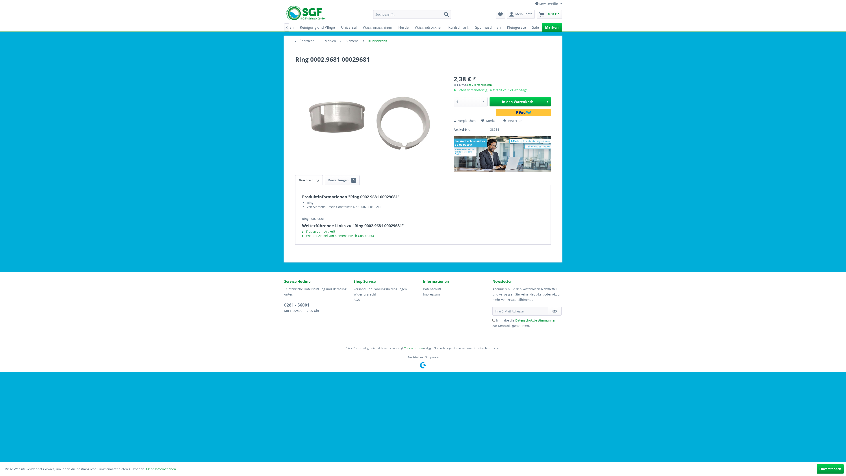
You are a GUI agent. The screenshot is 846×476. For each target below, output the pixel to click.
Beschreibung (309, 180)
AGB (357, 300)
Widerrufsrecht (365, 294)
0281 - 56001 (297, 305)
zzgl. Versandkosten (479, 85)
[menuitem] (412, 14)
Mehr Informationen (161, 469)
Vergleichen (466, 121)
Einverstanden (830, 469)
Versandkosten (413, 348)
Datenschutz (432, 289)
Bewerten (514, 121)
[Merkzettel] (500, 14)
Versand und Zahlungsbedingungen (380, 289)
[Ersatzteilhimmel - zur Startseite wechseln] (305, 14)
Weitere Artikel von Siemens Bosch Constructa (339, 236)
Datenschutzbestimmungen (535, 320)
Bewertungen (341, 180)
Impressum (431, 294)
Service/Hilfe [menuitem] (548, 4)
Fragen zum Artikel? (320, 231)
